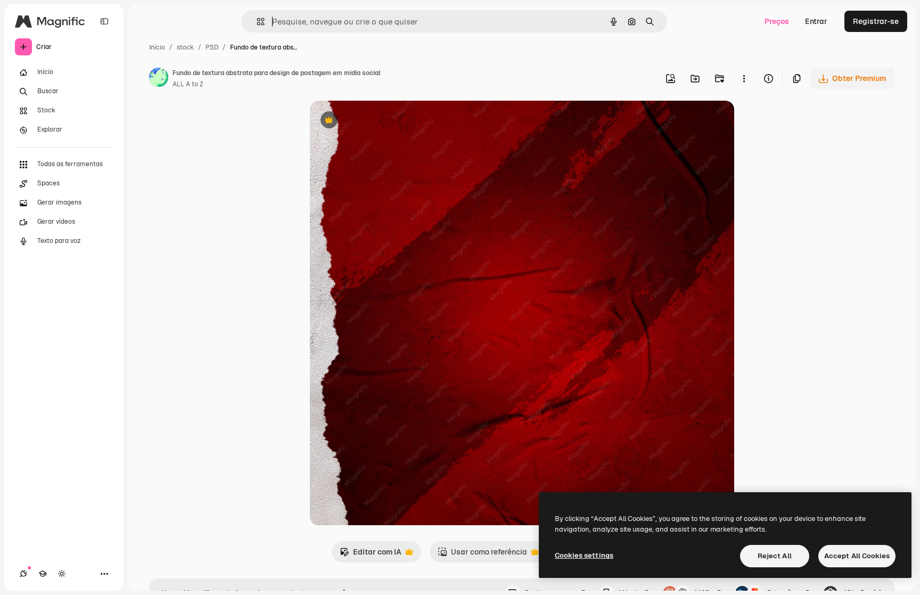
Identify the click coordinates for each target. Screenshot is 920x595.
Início (157, 47)
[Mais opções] (743, 78)
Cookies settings (584, 555)
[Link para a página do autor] (158, 79)
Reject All (775, 555)
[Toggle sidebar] (104, 21)
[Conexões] (23, 573)
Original (378, 121)
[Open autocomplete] (256, 22)
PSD (212, 47)
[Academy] (42, 573)
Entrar (816, 21)
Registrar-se (876, 21)
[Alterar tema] (61, 573)
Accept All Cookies (857, 555)
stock (185, 47)
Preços (777, 21)
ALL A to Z (187, 84)
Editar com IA (370, 555)
